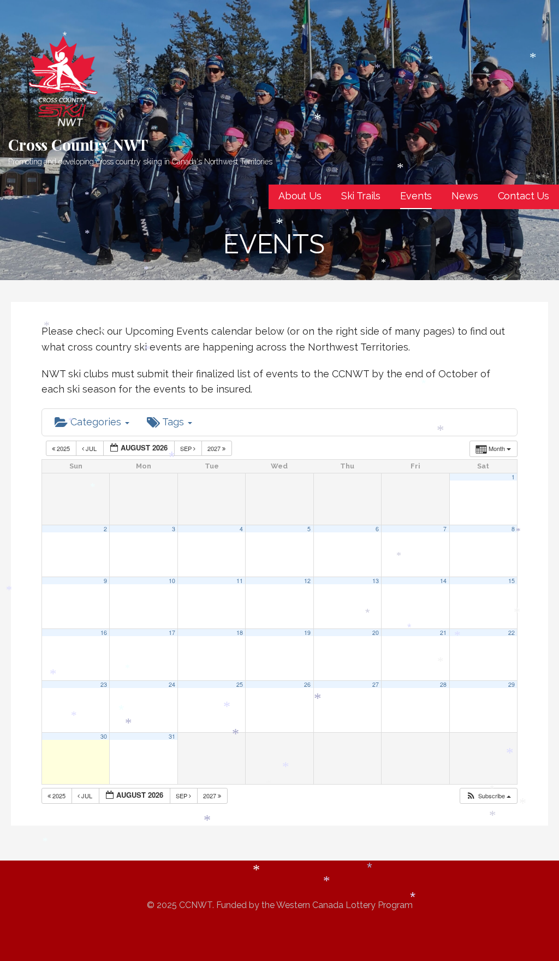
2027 (214, 448)
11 (239, 581)
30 (103, 736)
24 (172, 684)
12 (307, 581)
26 (307, 684)
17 (172, 632)
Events (416, 195)
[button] (488, 795)
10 (172, 581)
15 (511, 581)
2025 (63, 448)
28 (443, 684)
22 (511, 632)
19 (307, 632)
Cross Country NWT (78, 144)
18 (239, 632)
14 (443, 581)
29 (511, 684)
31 (172, 736)
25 (239, 684)
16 (103, 632)
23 (103, 684)
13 (375, 581)
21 (443, 632)
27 (375, 684)
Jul (91, 448)
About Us (300, 195)
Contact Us (523, 195)
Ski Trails (360, 195)
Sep (186, 448)
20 (375, 632)
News (464, 195)
